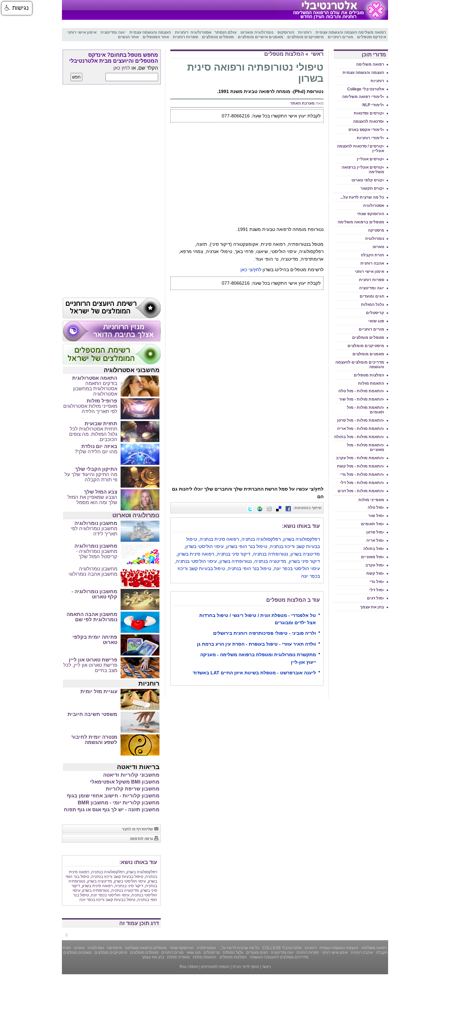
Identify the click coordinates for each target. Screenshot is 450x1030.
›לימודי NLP (373, 105)
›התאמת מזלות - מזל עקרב (360, 458)
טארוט (378, 246)
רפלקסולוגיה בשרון (301, 539)
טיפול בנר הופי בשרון (246, 546)
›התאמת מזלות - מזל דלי (362, 482)
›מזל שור (376, 515)
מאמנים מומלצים (368, 354)
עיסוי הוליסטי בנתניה (196, 561)
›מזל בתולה (373, 548)
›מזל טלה (376, 507)
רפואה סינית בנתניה (219, 539)
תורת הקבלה (372, 255)
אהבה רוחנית (372, 263)
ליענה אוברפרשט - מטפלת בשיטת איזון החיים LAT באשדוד (254, 672)
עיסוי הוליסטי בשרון (204, 546)
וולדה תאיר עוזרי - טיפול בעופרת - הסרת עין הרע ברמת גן (256, 644)
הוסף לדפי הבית (246, 966)
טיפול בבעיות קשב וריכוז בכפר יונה (107, 899)
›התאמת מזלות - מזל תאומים (365, 409)
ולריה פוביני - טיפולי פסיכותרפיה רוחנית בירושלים (264, 633)
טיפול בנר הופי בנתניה (249, 568)
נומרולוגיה (374, 238)
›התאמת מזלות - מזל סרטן (360, 420)
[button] (17, 8)
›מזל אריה (375, 540)
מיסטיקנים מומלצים (366, 345)
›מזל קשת (375, 573)
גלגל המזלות (372, 304)
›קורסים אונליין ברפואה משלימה (363, 169)
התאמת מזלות (371, 383)
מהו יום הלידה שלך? (96, 451)
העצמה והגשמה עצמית (363, 72)
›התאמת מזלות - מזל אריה (360, 428)
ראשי (317, 54)
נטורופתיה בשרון (235, 561)
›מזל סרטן (375, 532)
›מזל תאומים (372, 524)
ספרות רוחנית (371, 279)
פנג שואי (376, 321)
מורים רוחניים (371, 329)
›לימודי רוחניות (370, 138)
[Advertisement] (246, 176)
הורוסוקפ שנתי (370, 213)
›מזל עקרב (374, 565)
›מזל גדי (377, 581)
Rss (183, 966)
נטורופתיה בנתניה (270, 554)
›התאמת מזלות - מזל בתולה (359, 437)
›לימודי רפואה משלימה (363, 96)
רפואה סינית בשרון (196, 554)
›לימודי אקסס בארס (366, 129)
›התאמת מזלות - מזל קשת (360, 466)
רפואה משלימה (370, 64)
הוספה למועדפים (215, 966)
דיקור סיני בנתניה (233, 554)
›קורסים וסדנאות (369, 113)
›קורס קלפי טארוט (368, 180)
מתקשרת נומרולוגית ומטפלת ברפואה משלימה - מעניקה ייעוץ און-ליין (258, 658)
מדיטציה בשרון (305, 554)
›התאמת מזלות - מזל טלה (361, 391)
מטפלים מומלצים (368, 337)
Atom (193, 966)
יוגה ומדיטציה (371, 288)
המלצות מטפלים (369, 375)
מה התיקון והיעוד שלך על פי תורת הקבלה (91, 477)
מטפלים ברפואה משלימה (361, 222)
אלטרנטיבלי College (365, 89)
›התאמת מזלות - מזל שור (361, 399)
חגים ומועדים (372, 296)
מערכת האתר (302, 103)
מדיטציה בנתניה (270, 561)
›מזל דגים (375, 598)
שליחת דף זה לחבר (138, 829)
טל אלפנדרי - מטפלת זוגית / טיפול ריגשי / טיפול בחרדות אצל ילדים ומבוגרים (257, 619)
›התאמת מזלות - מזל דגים (361, 491)
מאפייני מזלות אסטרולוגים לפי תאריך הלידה (90, 408)
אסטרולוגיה (373, 205)
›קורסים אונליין (370, 159)
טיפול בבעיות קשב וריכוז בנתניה (117, 876)
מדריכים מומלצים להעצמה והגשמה (359, 364)
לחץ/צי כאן (250, 269)
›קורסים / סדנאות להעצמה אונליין (360, 148)
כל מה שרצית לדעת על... (362, 197)
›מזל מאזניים (372, 557)
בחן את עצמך (372, 607)
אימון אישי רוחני (369, 271)
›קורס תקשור (372, 188)
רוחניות (377, 81)
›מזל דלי (376, 590)
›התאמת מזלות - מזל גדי (362, 474)
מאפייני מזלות (371, 500)
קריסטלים (375, 312)
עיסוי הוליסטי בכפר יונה (297, 568)
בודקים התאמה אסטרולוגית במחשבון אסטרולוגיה (95, 389)
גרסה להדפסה (142, 839)
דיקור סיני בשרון (304, 561)
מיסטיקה (376, 230)
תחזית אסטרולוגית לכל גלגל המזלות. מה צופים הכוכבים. (93, 434)
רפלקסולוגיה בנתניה (261, 539)
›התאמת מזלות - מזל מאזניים (365, 447)
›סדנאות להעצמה (368, 121)
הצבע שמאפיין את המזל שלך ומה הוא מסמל (92, 500)
